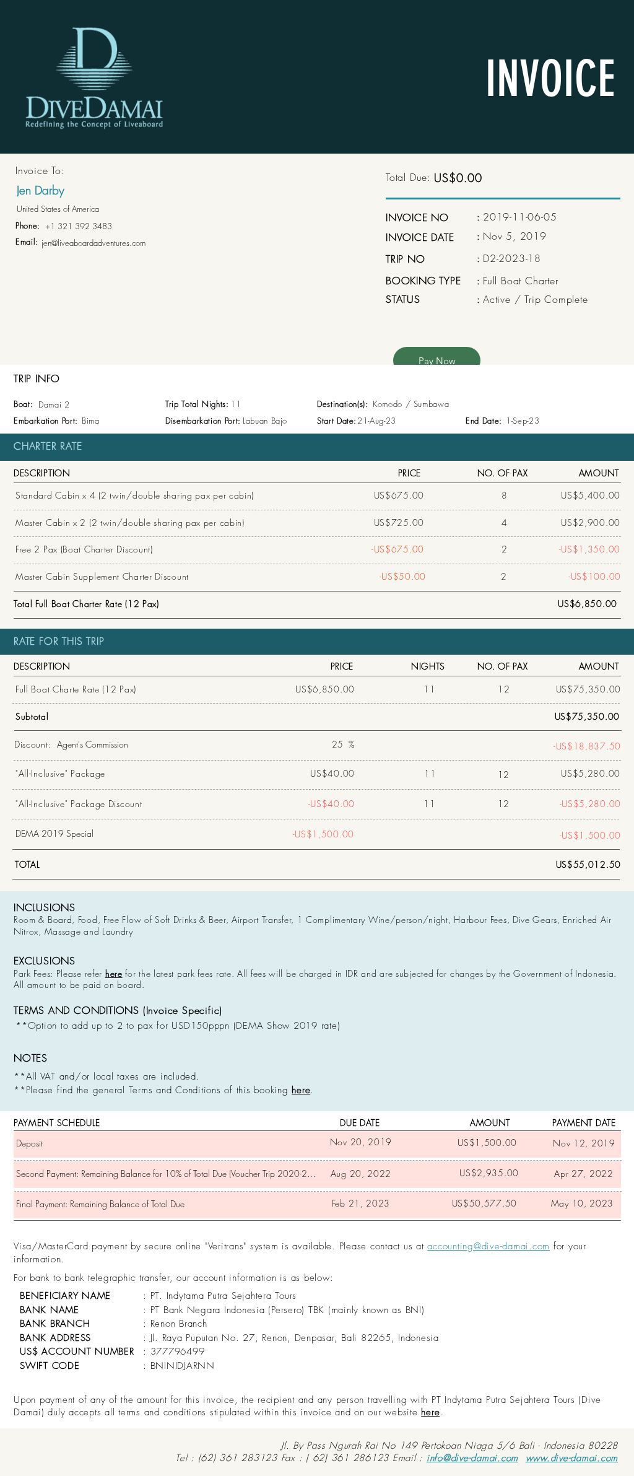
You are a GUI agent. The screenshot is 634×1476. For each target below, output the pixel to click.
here (114, 973)
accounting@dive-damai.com (488, 1246)
